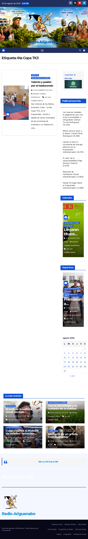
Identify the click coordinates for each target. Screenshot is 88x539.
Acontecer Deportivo (72, 288)
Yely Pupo (33, 416)
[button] (80, 50)
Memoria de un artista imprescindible (63, 435)
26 (73, 366)
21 (81, 362)
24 (65, 366)
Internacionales (80, 529)
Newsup (33, 528)
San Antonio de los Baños (41, 78)
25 (69, 366)
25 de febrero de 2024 (42, 90)
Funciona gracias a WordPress (13, 528)
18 (69, 362)
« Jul (72, 376)
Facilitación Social (79, 534)
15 (85, 358)
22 (85, 362)
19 (73, 362)
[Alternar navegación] (42, 50)
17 (65, 362)
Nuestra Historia (70, 524)
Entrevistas (10, 406)
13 (77, 358)
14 (81, 358)
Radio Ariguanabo (44, 42)
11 (69, 358)
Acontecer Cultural (72, 223)
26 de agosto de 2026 (17, 416)
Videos (58, 534)
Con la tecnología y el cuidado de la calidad (62, 407)
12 (73, 358)
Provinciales (52, 529)
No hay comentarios (17, 420)
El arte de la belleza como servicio (19, 410)
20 (77, 362)
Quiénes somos (57, 524)
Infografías (67, 534)
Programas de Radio (66, 529)
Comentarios (53, 431)
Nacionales (69, 226)
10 (65, 358)
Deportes (35, 75)
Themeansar (6, 530)
